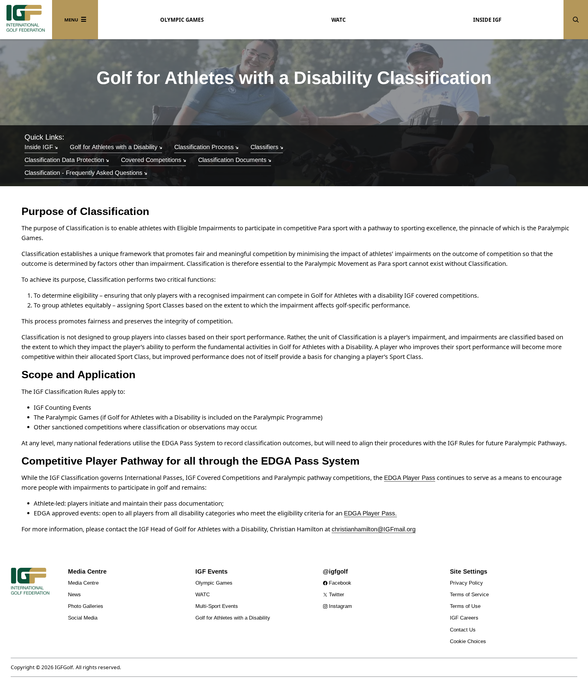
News (74, 594)
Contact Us (463, 630)
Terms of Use (465, 606)
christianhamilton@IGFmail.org (374, 529)
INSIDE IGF (487, 19)
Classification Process (204, 147)
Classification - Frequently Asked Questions (83, 172)
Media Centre (83, 583)
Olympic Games (213, 583)
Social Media (82, 618)
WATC (338, 19)
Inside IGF (38, 147)
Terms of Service (469, 594)
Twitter (336, 594)
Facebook (340, 583)
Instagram (340, 606)
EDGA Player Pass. (370, 513)
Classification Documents (232, 159)
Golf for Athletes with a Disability (113, 147)
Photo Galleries (85, 606)
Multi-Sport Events (216, 606)
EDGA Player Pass (409, 477)
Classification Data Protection (64, 159)
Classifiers (264, 147)
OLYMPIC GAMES (182, 19)
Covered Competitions (151, 159)
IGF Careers (464, 618)
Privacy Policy (466, 583)
